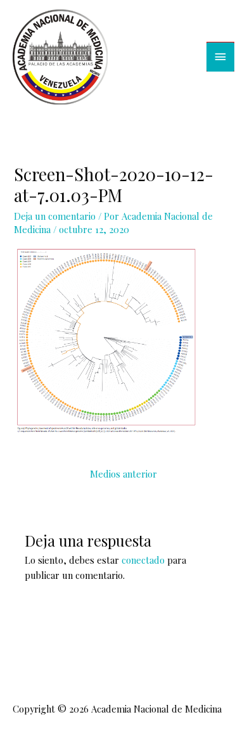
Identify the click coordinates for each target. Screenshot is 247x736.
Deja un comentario (55, 216)
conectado (143, 560)
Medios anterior (123, 473)
